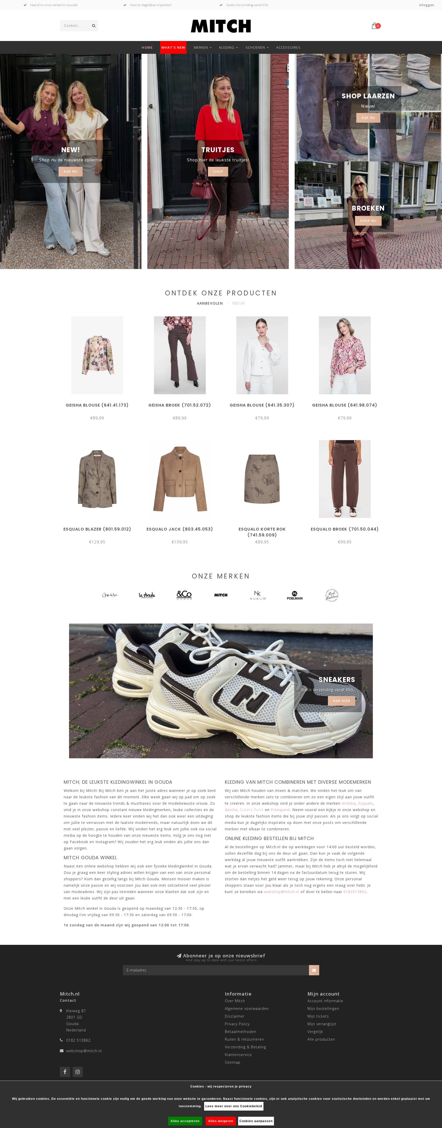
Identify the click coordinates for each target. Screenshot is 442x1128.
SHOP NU (368, 221)
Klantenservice (238, 1054)
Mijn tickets (318, 1016)
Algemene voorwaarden (247, 1008)
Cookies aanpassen (256, 1121)
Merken (201, 47)
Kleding (226, 47)
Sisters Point (252, 809)
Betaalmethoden (240, 1031)
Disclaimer (235, 1016)
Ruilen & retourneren (244, 1039)
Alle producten (321, 1039)
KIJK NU (71, 171)
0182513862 (355, 891)
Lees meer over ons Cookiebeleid (233, 1106)
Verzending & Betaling (245, 1046)
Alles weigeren (220, 1121)
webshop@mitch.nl (84, 1050)
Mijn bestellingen (323, 1008)
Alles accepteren (185, 1121)
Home (147, 47)
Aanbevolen (210, 303)
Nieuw (239, 303)
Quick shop (100, 403)
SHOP (218, 171)
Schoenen (255, 47)
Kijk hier (341, 701)
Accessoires (288, 47)
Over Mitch (235, 1000)
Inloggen (426, 5)
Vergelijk (315, 1031)
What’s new (173, 47)
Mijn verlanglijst (321, 1023)
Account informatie (325, 1000)
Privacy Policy (237, 1023)
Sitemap (232, 1062)
